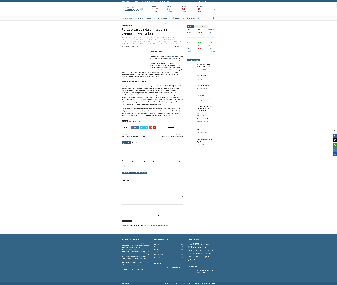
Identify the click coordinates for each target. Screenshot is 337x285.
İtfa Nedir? (200, 96)
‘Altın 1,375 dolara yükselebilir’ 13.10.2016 (133, 136)
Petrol (198, 256)
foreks (204, 250)
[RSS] (208, 1)
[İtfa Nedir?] (191, 99)
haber (198, 253)
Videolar (156, 252)
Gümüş (154, 6)
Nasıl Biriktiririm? (145, 18)
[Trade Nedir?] (191, 132)
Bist (155, 247)
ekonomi (190, 250)
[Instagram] (205, 1)
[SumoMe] (335, 154)
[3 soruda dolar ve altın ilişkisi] (191, 143)
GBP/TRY (184, 6)
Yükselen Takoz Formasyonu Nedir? (172, 136)
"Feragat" (190, 51)
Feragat (191, 283)
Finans (199, 250)
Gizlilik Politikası (161, 1)
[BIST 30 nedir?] (191, 78)
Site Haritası (207, 283)
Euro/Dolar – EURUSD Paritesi (172, 268)
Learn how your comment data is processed (156, 225)
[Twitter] (211, 1)
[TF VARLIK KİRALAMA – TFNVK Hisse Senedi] (191, 68)
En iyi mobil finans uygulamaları (150, 161)
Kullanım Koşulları (151, 1)
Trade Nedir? (201, 129)
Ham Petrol (200, 6)
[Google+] (202, 1)
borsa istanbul (205, 244)
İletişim (168, 1)
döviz (207, 247)
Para (189, 257)
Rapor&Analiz (158, 257)
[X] (335, 140)
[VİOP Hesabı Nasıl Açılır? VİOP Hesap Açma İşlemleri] (131, 153)
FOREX (190, 26)
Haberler (156, 244)
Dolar (191, 247)
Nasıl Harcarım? (179, 18)
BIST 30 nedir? (202, 75)
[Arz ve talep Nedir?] (191, 122)
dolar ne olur (199, 247)
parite (193, 256)
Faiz (195, 250)
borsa (196, 244)
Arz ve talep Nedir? (203, 119)
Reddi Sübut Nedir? (203, 85)
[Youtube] (214, 1)
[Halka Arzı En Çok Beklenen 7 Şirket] (173, 153)
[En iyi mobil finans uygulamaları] (152, 152)
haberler (204, 253)
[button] (213, 18)
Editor (128, 46)
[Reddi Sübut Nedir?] (191, 89)
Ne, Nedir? (192, 18)
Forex (134, 121)
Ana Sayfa (136, 1)
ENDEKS (204, 26)
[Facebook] (199, 1)
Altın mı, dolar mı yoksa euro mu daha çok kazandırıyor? (204, 108)
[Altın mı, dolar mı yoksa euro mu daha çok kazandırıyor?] (191, 109)
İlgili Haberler (126, 143)
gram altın (191, 253)
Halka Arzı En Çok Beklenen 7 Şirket (173, 161)
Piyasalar (157, 263)
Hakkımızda (143, 1)
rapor (206, 256)
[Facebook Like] (335, 149)
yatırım (139, 121)
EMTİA (197, 26)
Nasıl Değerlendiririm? (163, 18)
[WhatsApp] (335, 145)
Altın (130, 121)
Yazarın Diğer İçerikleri (138, 143)
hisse (210, 253)
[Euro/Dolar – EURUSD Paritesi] (158, 270)
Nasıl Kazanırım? (130, 18)
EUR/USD (169, 6)
